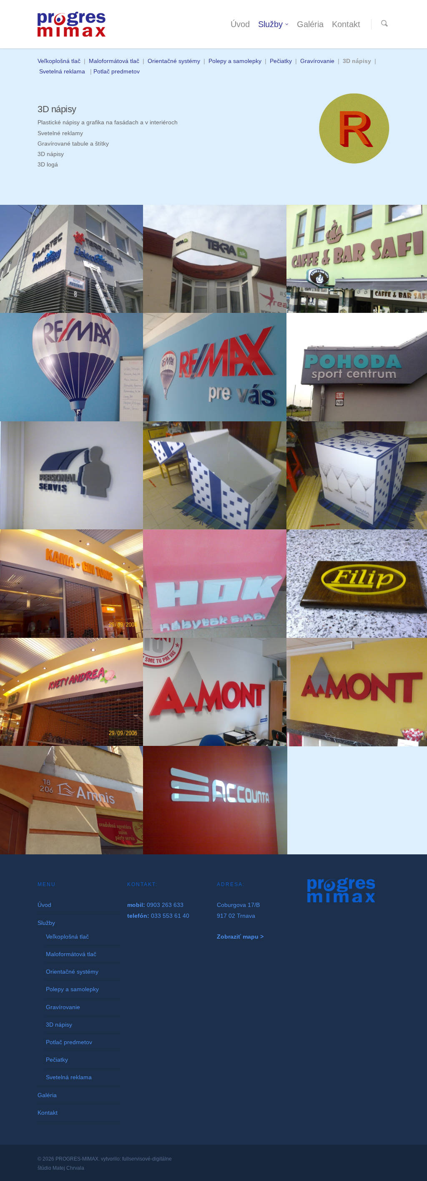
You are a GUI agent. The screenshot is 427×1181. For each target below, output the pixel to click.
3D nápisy (59, 1024)
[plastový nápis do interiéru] (214, 367)
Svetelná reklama (62, 71)
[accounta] (214, 800)
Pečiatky (281, 61)
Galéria (310, 24)
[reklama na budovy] (71, 259)
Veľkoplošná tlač (60, 61)
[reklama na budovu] (214, 259)
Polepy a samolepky (234, 61)
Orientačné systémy (174, 61)
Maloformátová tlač (114, 61)
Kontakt (346, 24)
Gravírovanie (317, 61)
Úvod (240, 24)
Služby (270, 24)
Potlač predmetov (116, 71)
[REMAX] (71, 367)
